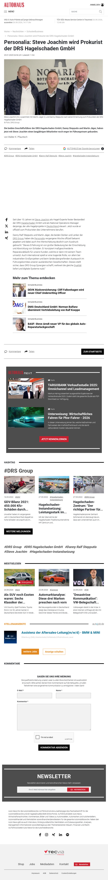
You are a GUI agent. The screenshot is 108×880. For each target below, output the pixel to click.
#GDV (17, 497)
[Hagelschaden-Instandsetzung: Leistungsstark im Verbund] (54, 484)
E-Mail (20, 690)
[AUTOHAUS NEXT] (20, 372)
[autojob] (98, 624)
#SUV (17, 590)
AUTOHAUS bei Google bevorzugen (83, 148)
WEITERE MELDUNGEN (18, 531)
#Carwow (54, 590)
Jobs (32, 864)
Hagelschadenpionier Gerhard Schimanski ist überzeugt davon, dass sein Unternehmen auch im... (86, 517)
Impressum (36, 873)
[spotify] (67, 834)
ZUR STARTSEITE (92, 351)
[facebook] (40, 835)
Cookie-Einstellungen (69, 873)
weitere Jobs (30, 651)
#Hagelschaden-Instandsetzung (56, 498)
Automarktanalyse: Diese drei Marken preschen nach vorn (53, 598)
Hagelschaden (28, 223)
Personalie (39, 238)
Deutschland (53, 226)
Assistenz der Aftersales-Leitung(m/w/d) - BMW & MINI (60, 632)
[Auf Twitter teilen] (6, 226)
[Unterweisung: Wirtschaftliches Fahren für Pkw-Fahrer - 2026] (26, 417)
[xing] (53, 834)
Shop (21, 864)
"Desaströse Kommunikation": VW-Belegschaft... (86, 598)
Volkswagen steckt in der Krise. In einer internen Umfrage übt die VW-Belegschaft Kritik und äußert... (87, 610)
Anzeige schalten (54, 651)
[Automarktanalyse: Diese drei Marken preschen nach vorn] (54, 577)
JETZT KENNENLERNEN (54, 439)
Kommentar (22, 701)
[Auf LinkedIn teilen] (6, 232)
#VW (86, 590)
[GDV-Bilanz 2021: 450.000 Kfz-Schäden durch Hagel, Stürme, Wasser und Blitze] (19, 484)
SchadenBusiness (35, 31)
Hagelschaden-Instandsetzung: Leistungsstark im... (53, 508)
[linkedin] (60, 834)
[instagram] (46, 834)
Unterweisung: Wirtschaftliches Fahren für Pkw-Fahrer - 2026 (70, 416)
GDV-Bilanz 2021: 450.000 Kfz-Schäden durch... (16, 505)
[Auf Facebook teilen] (7, 220)
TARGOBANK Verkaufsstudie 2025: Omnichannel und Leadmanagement (73, 387)
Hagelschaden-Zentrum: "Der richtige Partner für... (88, 505)
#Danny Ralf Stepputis (80, 547)
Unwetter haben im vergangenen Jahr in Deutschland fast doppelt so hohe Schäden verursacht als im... (18, 517)
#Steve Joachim (15, 552)
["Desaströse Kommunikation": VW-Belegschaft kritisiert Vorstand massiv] (88, 577)
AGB (44, 873)
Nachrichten (18, 31)
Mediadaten (47, 864)
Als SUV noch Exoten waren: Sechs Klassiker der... (19, 598)
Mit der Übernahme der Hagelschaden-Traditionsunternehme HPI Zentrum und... (54, 520)
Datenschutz (53, 873)
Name (58, 690)
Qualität (77, 265)
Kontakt (64, 864)
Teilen (31, 148)
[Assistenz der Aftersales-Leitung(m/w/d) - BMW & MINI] (10, 637)
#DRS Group (18, 471)
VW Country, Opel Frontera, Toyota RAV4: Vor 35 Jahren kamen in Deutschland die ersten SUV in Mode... (19, 610)
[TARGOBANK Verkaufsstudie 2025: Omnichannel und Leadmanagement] (26, 388)
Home (7, 31)
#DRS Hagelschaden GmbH (43, 547)
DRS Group (18, 238)
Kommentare (15, 148)
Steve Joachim (42, 219)
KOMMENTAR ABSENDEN (54, 747)
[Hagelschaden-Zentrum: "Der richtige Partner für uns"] (88, 484)
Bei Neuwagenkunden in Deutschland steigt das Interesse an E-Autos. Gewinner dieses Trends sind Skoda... (54, 610)
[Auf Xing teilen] (6, 238)
